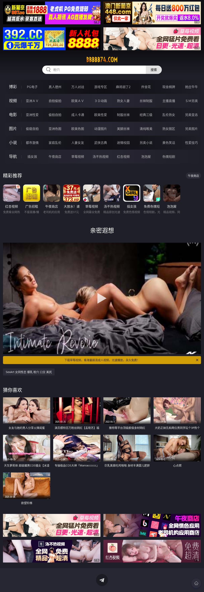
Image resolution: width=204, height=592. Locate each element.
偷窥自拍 (32, 129)
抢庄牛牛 (191, 87)
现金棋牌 (168, 87)
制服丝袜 (123, 115)
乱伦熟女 (168, 115)
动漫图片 (100, 129)
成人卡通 (77, 115)
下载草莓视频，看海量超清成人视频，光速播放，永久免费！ (102, 360)
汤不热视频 (101, 156)
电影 (13, 114)
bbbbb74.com (102, 60)
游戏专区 (100, 87)
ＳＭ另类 (191, 101)
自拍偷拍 (55, 101)
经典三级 (146, 115)
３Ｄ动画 (100, 101)
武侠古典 (100, 142)
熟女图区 (168, 129)
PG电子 (32, 87)
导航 (13, 156)
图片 (13, 128)
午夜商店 (55, 156)
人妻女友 (77, 142)
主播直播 (168, 101)
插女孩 (32, 156)
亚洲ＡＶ (32, 101)
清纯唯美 (146, 129)
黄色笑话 (168, 142)
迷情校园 (123, 142)
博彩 (13, 86)
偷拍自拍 (55, 115)
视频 (13, 100)
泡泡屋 (146, 156)
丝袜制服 (146, 101)
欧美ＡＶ (77, 101)
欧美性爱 (100, 115)
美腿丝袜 (123, 129)
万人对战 (77, 87)
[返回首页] (196, 583)
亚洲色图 (55, 129)
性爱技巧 (191, 142)
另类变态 (191, 115)
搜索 (154, 70)
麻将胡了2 (123, 87)
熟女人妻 (123, 101)
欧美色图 (77, 129)
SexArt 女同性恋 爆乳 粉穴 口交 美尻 (29, 372)
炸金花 (146, 87)
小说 (13, 142)
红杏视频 (123, 156)
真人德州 (55, 87)
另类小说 (146, 142)
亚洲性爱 (32, 115)
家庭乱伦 (55, 142)
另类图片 (191, 129)
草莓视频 (77, 156)
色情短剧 (168, 156)
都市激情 (32, 142)
